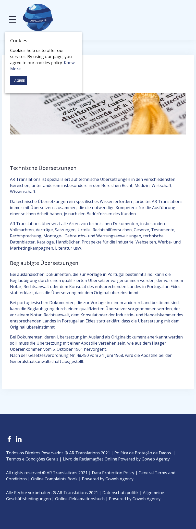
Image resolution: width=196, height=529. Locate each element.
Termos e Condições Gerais (32, 459)
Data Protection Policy (113, 473)
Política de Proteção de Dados (142, 453)
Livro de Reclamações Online (90, 459)
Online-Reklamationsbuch (80, 498)
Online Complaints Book (54, 479)
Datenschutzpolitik (120, 492)
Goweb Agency (156, 459)
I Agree (19, 80)
